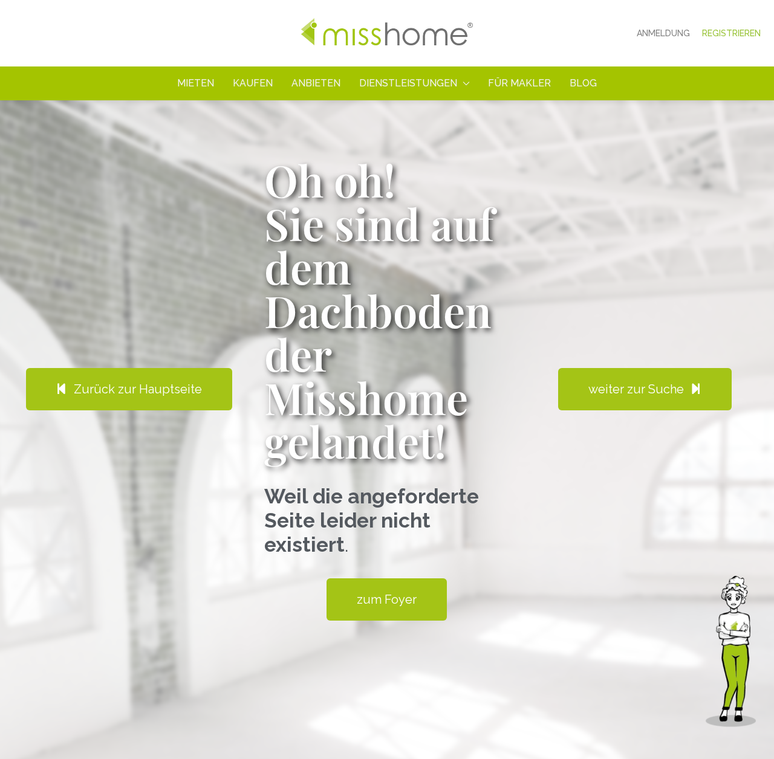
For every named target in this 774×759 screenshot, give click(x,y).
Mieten (195, 83)
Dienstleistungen (408, 83)
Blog (583, 83)
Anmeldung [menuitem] (663, 33)
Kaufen (253, 83)
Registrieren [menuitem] (731, 33)
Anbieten (315, 83)
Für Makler (519, 83)
